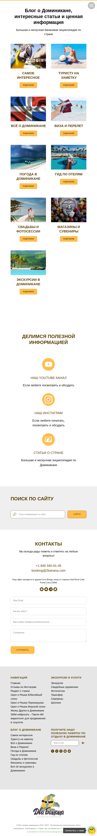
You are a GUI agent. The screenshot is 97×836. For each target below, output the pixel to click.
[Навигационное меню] (91, 5)
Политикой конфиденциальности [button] (54, 832)
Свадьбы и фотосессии (24, 758)
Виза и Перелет (20, 747)
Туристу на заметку (22, 739)
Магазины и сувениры (23, 762)
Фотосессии (58, 691)
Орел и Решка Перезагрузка (27, 702)
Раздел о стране (20, 691)
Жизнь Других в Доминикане (27, 710)
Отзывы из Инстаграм (23, 687)
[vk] (56, 751)
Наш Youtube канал (49, 378)
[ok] (61, 751)
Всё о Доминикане (28, 126)
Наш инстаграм (48, 413)
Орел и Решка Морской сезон (28, 706)
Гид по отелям (68, 174)
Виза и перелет (68, 126)
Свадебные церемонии (64, 687)
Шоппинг (56, 702)
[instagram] (42, 589)
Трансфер (57, 694)
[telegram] (51, 589)
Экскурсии (57, 683)
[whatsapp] (55, 589)
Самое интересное (22, 735)
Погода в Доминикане (23, 751)
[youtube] (46, 589)
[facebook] (52, 751)
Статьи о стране (48, 453)
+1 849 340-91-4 (47, 566)
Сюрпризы (57, 698)
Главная (15, 683)
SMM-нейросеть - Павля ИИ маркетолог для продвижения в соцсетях (28, 718)
